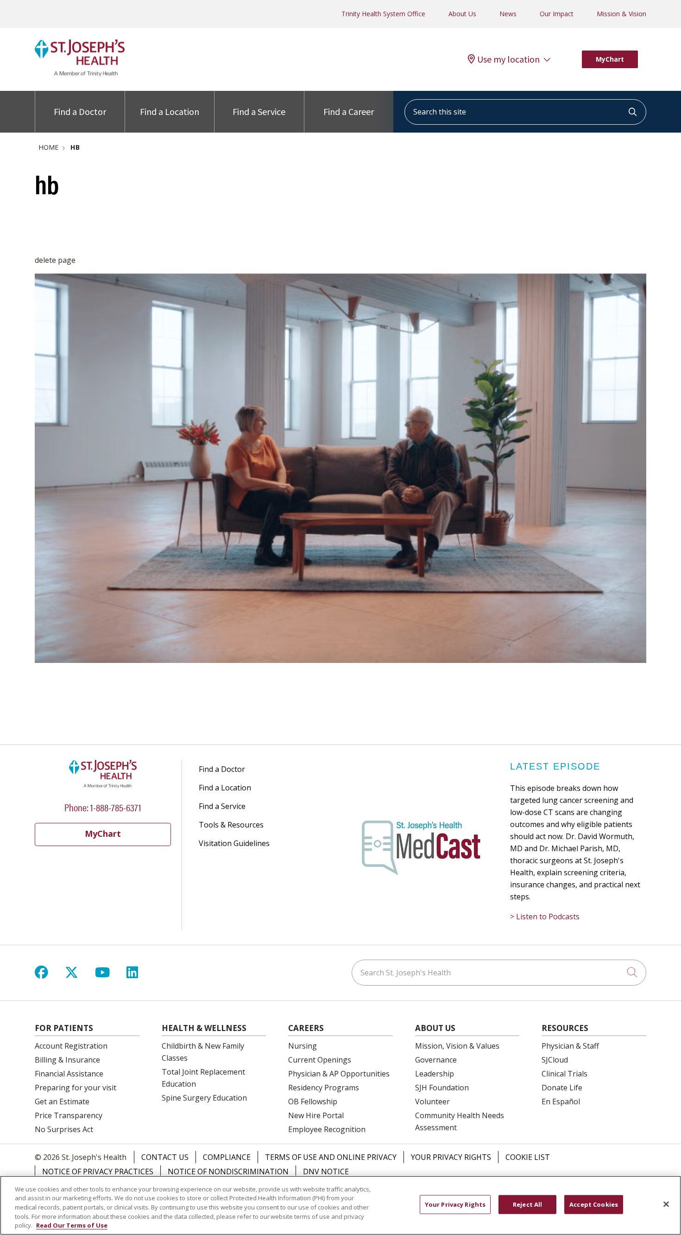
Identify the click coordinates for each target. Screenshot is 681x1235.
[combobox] (525, 112)
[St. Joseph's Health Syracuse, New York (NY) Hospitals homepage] (80, 74)
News (508, 13)
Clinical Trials (564, 1074)
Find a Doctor (80, 111)
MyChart (610, 59)
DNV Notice (326, 1171)
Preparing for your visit (75, 1087)
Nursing (302, 1046)
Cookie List (527, 1157)
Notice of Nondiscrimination (228, 1171)
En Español (561, 1101)
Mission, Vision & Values (457, 1046)
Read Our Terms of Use (71, 1225)
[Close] (666, 1204)
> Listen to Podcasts (545, 916)
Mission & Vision (621, 13)
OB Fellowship (312, 1101)
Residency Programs (323, 1087)
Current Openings (319, 1060)
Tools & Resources (231, 825)
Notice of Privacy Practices (97, 1171)
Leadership (434, 1074)
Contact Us (165, 1157)
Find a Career (348, 111)
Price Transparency (68, 1115)
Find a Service (259, 111)
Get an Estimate (62, 1101)
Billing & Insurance (67, 1060)
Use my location (508, 59)
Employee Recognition (327, 1129)
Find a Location (169, 111)
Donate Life (562, 1087)
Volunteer (432, 1101)
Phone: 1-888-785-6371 (102, 807)
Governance (436, 1060)
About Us (462, 13)
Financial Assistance (69, 1074)
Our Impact (557, 13)
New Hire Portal (316, 1115)
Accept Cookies (593, 1204)
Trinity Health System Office (383, 13)
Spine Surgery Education (204, 1098)
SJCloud (555, 1060)
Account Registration (71, 1046)
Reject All (527, 1204)
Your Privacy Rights (451, 1157)
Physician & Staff (570, 1046)
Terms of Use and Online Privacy (331, 1157)
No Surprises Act (64, 1129)
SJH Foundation (442, 1087)
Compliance (227, 1157)
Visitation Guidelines (234, 843)
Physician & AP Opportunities (339, 1074)
